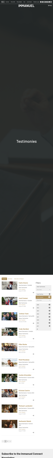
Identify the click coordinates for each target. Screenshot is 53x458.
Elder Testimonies (41, 286)
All (37, 329)
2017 (43, 326)
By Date (4, 278)
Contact (7, 1)
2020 (43, 320)
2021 (43, 317)
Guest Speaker (43, 297)
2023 (43, 310)
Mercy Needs (19, 1)
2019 (43, 323)
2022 (43, 314)
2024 (43, 307)
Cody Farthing (43, 294)
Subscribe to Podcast (19, 278)
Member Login (36, 1)
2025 (43, 304)
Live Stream (29, 1)
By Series (10, 278)
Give (24, 1)
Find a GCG (13, 1)
